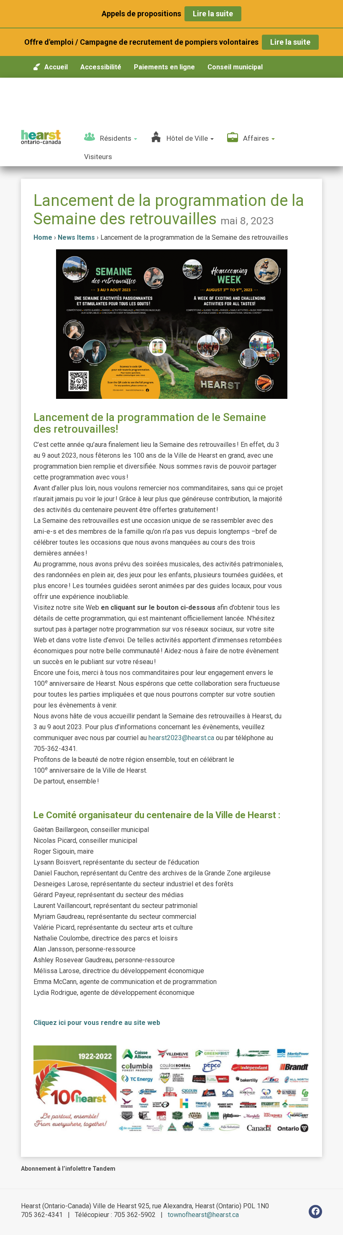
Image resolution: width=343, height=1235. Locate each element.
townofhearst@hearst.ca (203, 1215)
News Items (76, 237)
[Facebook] (315, 1211)
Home (42, 237)
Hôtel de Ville (188, 138)
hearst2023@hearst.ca (181, 738)
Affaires (257, 138)
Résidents (116, 138)
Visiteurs (98, 156)
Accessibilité (100, 67)
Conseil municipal (235, 67)
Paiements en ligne (164, 67)
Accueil (56, 67)
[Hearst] (41, 137)
